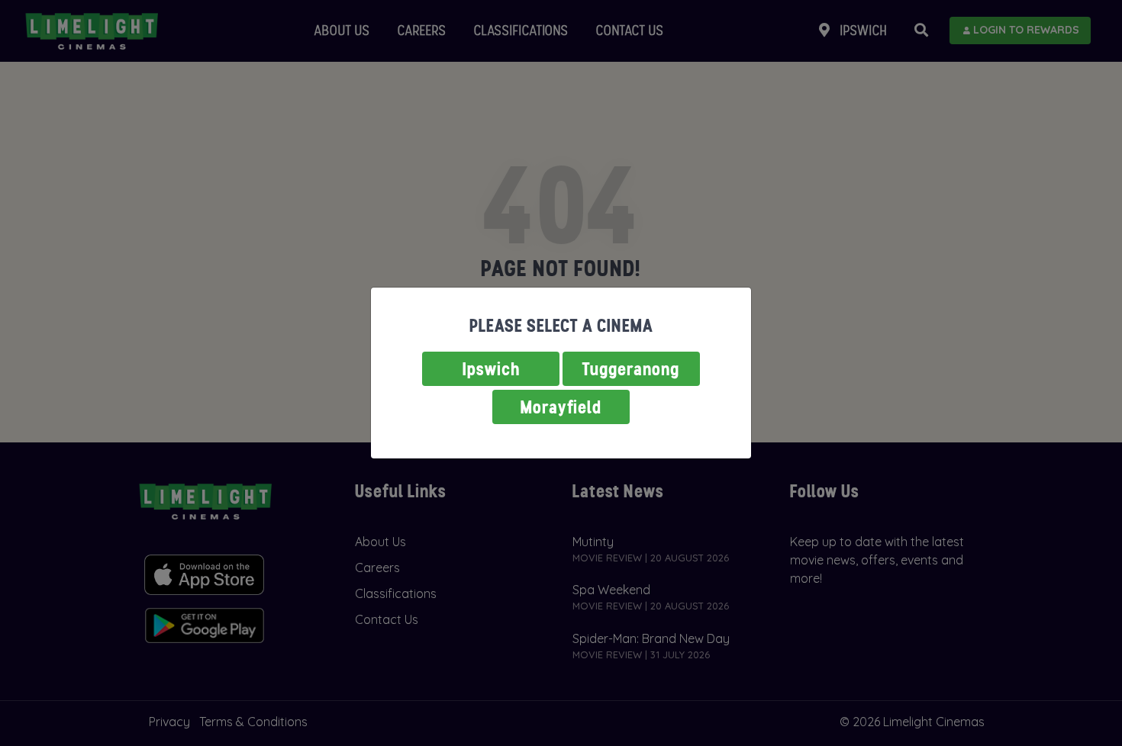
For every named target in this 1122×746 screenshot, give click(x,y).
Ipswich (491, 369)
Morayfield (561, 407)
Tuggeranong (631, 369)
